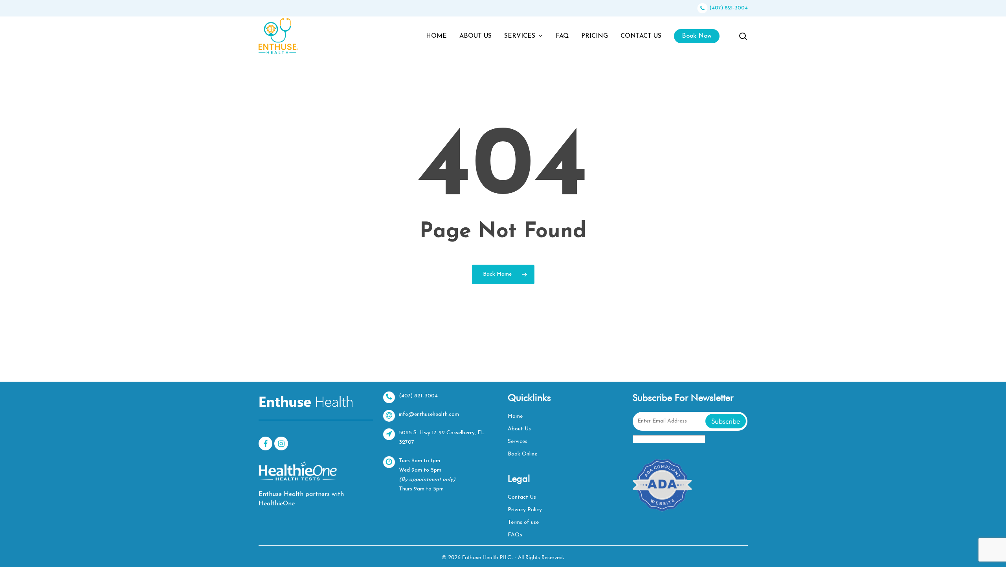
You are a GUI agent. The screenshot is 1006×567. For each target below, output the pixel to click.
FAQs (515, 535)
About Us (519, 429)
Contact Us (522, 497)
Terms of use (523, 522)
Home (515, 416)
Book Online (522, 454)
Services (517, 441)
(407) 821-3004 (728, 8)
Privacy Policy (525, 510)
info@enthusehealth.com (429, 414)
